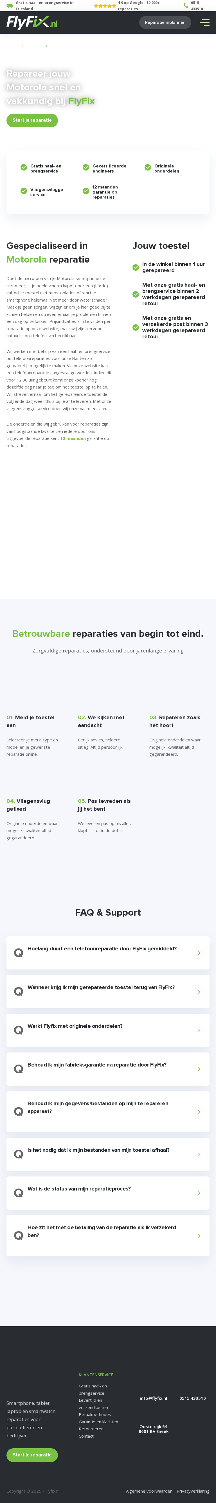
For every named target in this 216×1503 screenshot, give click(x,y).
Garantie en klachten (98, 1421)
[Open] (205, 22)
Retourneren (91, 1428)
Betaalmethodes (95, 1414)
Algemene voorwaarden (149, 1491)
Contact (86, 1436)
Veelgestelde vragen (29, 483)
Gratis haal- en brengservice (93, 1389)
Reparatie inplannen (165, 22)
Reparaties (34, 45)
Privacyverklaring (193, 1491)
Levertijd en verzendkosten (93, 1403)
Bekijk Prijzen (78, 120)
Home (14, 45)
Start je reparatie (32, 120)
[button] (107, 953)
